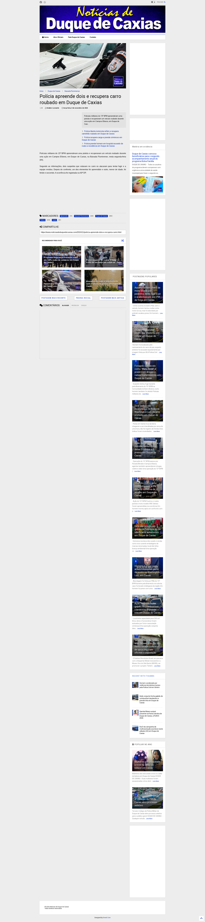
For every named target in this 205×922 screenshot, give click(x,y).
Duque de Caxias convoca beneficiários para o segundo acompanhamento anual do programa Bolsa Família (145, 157)
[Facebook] (41, 2)
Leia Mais (145, 394)
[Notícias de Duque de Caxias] (102, 32)
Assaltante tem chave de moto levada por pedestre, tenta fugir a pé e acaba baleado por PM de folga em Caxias (148, 293)
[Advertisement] (59, 129)
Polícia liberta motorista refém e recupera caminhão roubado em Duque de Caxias (100, 132)
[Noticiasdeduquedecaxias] (49, 2)
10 (136, 635)
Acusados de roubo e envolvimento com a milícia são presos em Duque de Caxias (103, 283)
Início (46, 37)
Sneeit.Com (107, 917)
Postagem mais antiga (112, 298)
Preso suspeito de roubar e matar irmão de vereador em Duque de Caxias (104, 261)
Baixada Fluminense (72, 91)
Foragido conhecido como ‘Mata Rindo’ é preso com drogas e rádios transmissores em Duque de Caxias (148, 372)
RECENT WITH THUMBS (143, 676)
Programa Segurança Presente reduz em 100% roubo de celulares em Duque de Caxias (61, 260)
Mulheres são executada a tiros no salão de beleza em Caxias (147, 764)
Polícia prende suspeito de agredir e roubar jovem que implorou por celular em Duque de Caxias (147, 333)
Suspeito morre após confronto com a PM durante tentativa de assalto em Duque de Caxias (145, 489)
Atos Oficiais (58, 37)
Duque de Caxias (54, 91)
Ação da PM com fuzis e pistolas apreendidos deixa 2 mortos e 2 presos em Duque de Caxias (147, 449)
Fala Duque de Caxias (76, 37)
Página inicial (83, 298)
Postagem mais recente (54, 298)
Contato (93, 37)
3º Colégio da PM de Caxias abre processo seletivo (146, 802)
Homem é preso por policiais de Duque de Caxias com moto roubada (61, 285)
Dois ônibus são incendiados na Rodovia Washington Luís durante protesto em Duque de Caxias (147, 412)
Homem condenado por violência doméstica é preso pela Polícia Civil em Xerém (150, 685)
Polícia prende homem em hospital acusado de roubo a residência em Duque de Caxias (102, 144)
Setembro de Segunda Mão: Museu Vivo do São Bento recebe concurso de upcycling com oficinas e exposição (148, 646)
